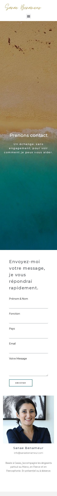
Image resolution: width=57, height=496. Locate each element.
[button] (28, 16)
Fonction (14, 313)
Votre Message (18, 358)
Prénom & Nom (18, 298)
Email (12, 343)
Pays (12, 328)
